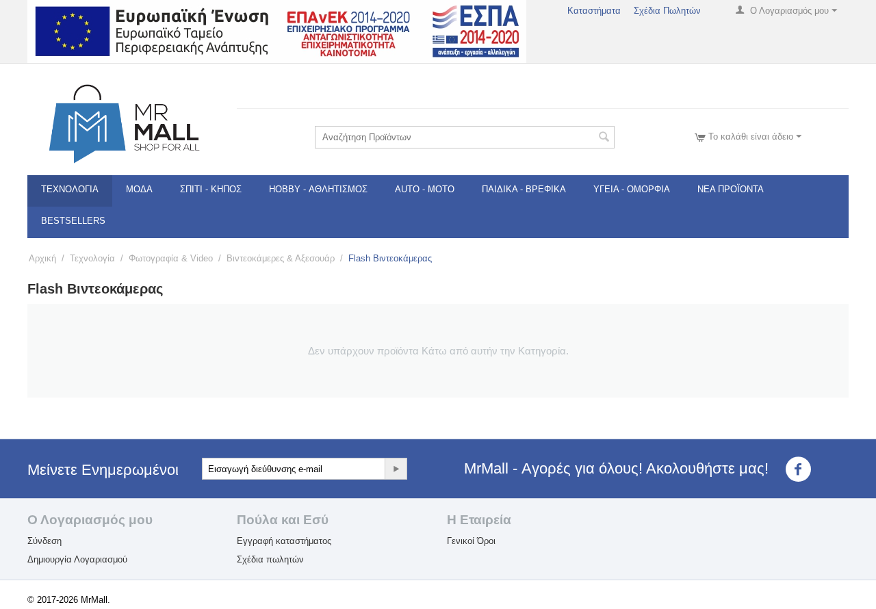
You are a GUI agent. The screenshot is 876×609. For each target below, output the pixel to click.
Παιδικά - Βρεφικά (524, 189)
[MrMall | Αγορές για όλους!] (123, 123)
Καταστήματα (594, 10)
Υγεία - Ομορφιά (631, 189)
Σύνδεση (44, 541)
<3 (823, 469)
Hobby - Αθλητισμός (318, 189)
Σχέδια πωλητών (270, 559)
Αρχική (42, 258)
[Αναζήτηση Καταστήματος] (604, 138)
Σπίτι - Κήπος (211, 189)
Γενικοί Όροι (471, 541)
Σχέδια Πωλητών (667, 10)
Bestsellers (73, 221)
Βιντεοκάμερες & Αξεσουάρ (281, 258)
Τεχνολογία (70, 189)
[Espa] (276, 30)
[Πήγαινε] (396, 468)
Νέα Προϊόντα (730, 189)
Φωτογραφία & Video (171, 258)
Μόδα (139, 189)
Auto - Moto (424, 189)
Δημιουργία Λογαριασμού (77, 559)
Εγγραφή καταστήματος (284, 541)
